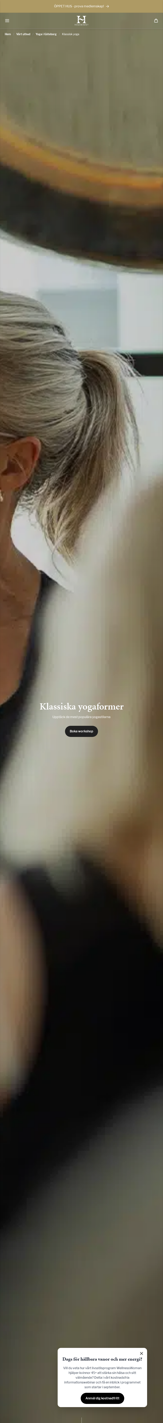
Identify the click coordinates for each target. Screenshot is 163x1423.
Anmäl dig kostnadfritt (102, 1398)
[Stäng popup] (141, 1353)
